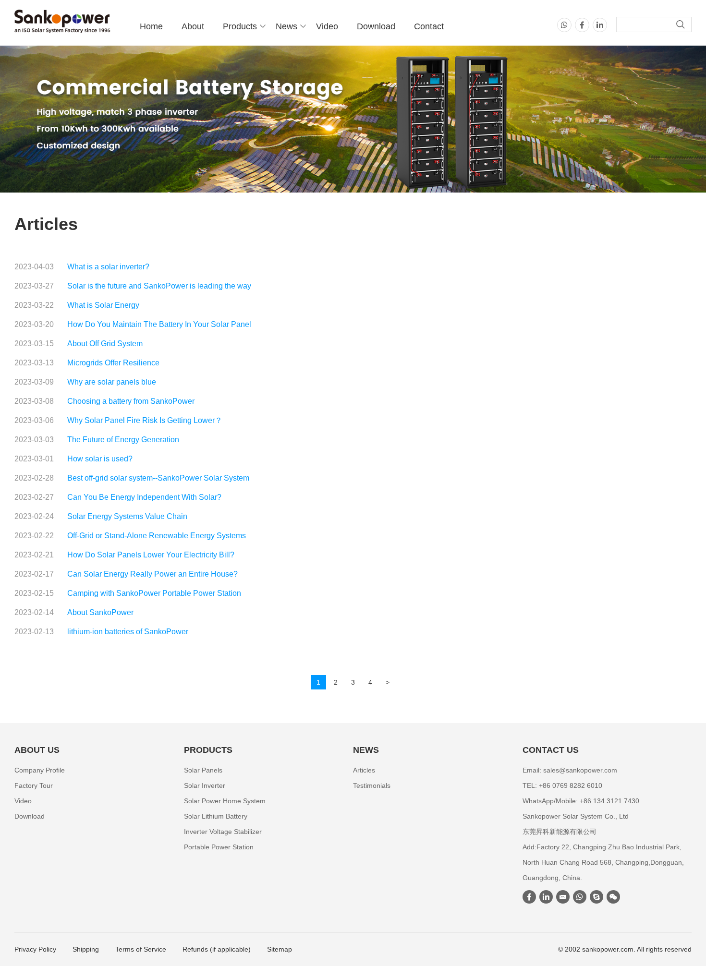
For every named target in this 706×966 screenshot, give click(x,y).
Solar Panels (203, 770)
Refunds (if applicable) (217, 949)
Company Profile (39, 770)
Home (151, 26)
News (286, 26)
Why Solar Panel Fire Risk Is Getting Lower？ (144, 420)
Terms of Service (140, 949)
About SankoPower (100, 612)
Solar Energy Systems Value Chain (127, 516)
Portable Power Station (219, 847)
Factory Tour (33, 785)
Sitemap (279, 949)
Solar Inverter (204, 785)
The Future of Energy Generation (123, 439)
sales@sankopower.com (580, 770)
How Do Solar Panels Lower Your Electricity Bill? (150, 555)
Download (376, 26)
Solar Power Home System (225, 801)
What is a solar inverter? (108, 267)
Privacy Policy (35, 949)
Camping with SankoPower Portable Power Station (154, 593)
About (193, 26)
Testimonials (371, 785)
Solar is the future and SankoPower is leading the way (159, 286)
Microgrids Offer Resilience (113, 363)
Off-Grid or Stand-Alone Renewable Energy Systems (156, 535)
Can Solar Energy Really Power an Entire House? (152, 574)
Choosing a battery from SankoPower (131, 401)
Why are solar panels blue (111, 382)
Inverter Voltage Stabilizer (223, 831)
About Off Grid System (105, 343)
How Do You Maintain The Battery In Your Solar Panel (159, 324)
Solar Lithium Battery (215, 816)
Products (240, 26)
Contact (429, 26)
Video (327, 26)
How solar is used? (100, 459)
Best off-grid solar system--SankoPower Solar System (158, 478)
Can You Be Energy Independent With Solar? (144, 497)
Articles (364, 770)
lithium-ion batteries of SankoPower (127, 632)
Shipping (86, 949)
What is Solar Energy (103, 305)
